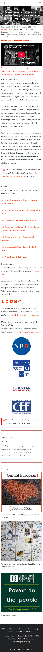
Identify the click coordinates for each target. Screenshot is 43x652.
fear (33, 449)
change (31, 446)
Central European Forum (22, 446)
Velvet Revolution (25, 455)
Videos (19, 40)
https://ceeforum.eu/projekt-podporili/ (27, 332)
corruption (19, 449)
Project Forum (7, 29)
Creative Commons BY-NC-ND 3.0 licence (21, 632)
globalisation (4, 452)
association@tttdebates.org (21, 642)
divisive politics (27, 449)
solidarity (16, 455)
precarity (22, 452)
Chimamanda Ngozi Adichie (8, 449)
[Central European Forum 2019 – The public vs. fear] (2, 441)
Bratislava (12, 446)
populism (16, 452)
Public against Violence (7, 455)
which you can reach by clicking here (26, 315)
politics (11, 452)
